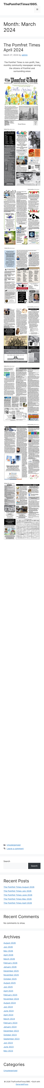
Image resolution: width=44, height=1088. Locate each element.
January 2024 (10, 1027)
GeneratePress (22, 1084)
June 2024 (9, 1011)
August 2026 (10, 943)
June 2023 (9, 1047)
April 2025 (8, 991)
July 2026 (8, 947)
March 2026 (9, 959)
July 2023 (8, 1043)
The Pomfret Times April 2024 (22, 47)
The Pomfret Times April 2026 (18, 903)
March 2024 (9, 1019)
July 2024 (8, 1007)
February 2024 (10, 1023)
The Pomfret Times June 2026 (18, 895)
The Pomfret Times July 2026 (17, 891)
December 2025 (11, 971)
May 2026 (8, 951)
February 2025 (10, 995)
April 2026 (8, 955)
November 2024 (11, 999)
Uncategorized (14, 845)
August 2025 (10, 983)
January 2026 (10, 967)
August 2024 (10, 1003)
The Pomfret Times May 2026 (18, 899)
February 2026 (10, 963)
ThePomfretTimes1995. (20, 4)
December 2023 (11, 1031)
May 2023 (8, 1051)
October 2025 (10, 979)
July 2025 (8, 987)
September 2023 (11, 1039)
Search (7, 861)
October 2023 (10, 1035)
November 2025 (11, 975)
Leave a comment (15, 848)
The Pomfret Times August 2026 (19, 887)
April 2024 (8, 1015)
